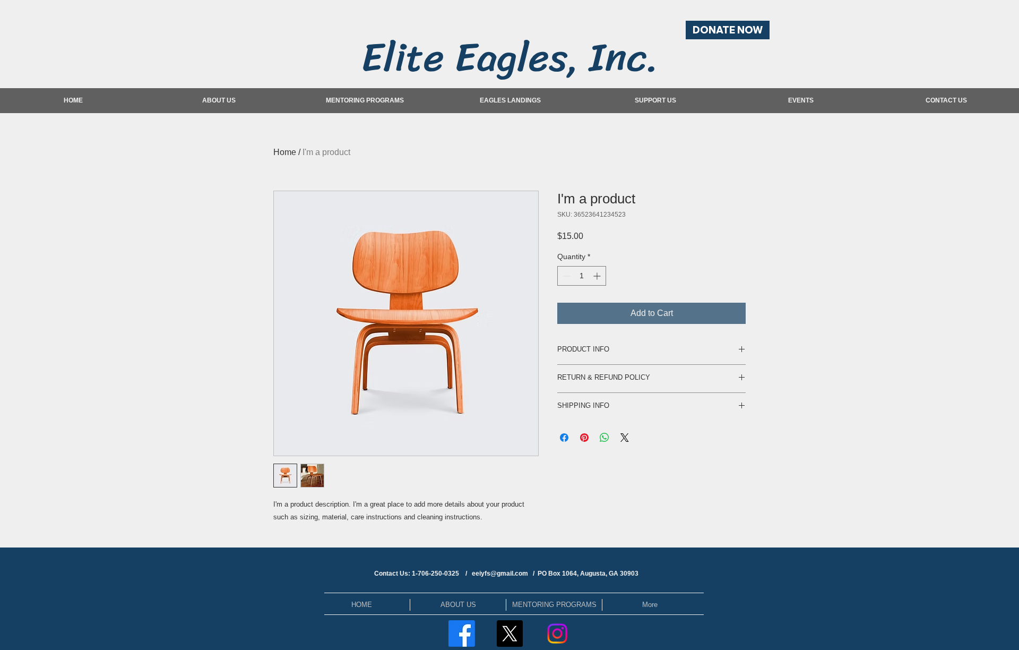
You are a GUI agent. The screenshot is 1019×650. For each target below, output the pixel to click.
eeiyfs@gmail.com (500, 573)
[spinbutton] (581, 276)
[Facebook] (461, 633)
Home (284, 152)
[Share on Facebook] (564, 437)
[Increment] (598, 276)
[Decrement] (565, 276)
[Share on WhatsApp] (604, 437)
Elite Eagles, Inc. (510, 57)
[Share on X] (624, 437)
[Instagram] (557, 633)
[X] (509, 633)
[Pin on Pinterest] (584, 437)
